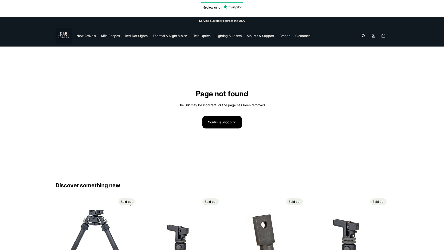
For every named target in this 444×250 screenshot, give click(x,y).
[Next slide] (130, 237)
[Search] (363, 36)
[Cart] (383, 36)
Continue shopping (222, 122)
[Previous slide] (62, 237)
